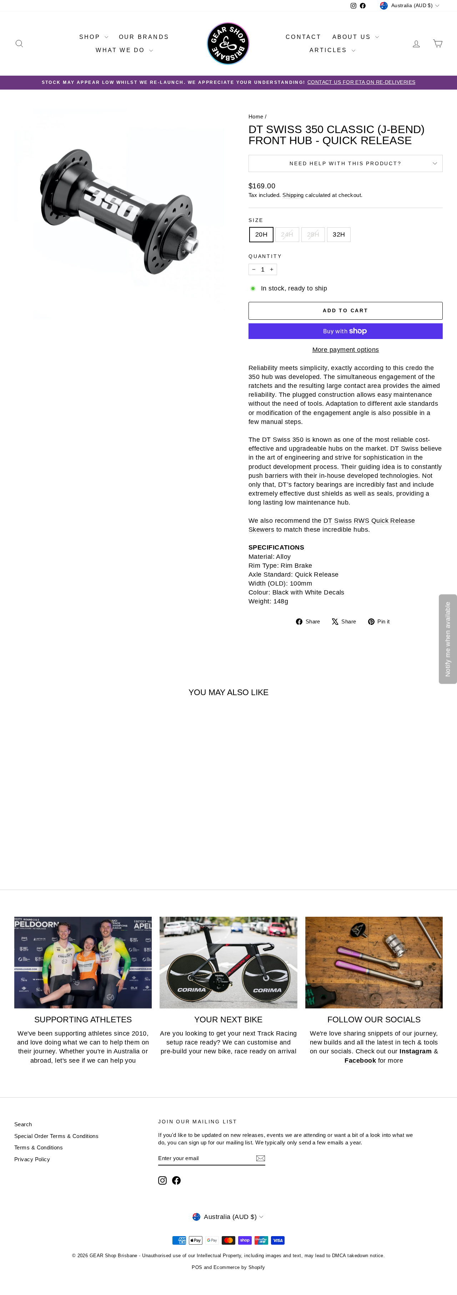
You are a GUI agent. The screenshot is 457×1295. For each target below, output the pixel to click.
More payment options (345, 349)
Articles (330, 50)
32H (339, 234)
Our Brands (144, 37)
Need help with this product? (345, 163)
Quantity (265, 256)
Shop (91, 37)
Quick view (65, 808)
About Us (353, 37)
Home (255, 116)
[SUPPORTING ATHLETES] (83, 962)
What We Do (121, 50)
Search (23, 1124)
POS (197, 1267)
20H (261, 234)
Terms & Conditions (38, 1147)
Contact (303, 37)
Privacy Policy (32, 1159)
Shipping (293, 195)
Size (255, 220)
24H (287, 234)
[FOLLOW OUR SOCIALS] (374, 962)
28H (313, 234)
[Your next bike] (228, 962)
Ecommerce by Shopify (239, 1267)
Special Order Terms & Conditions (56, 1136)
